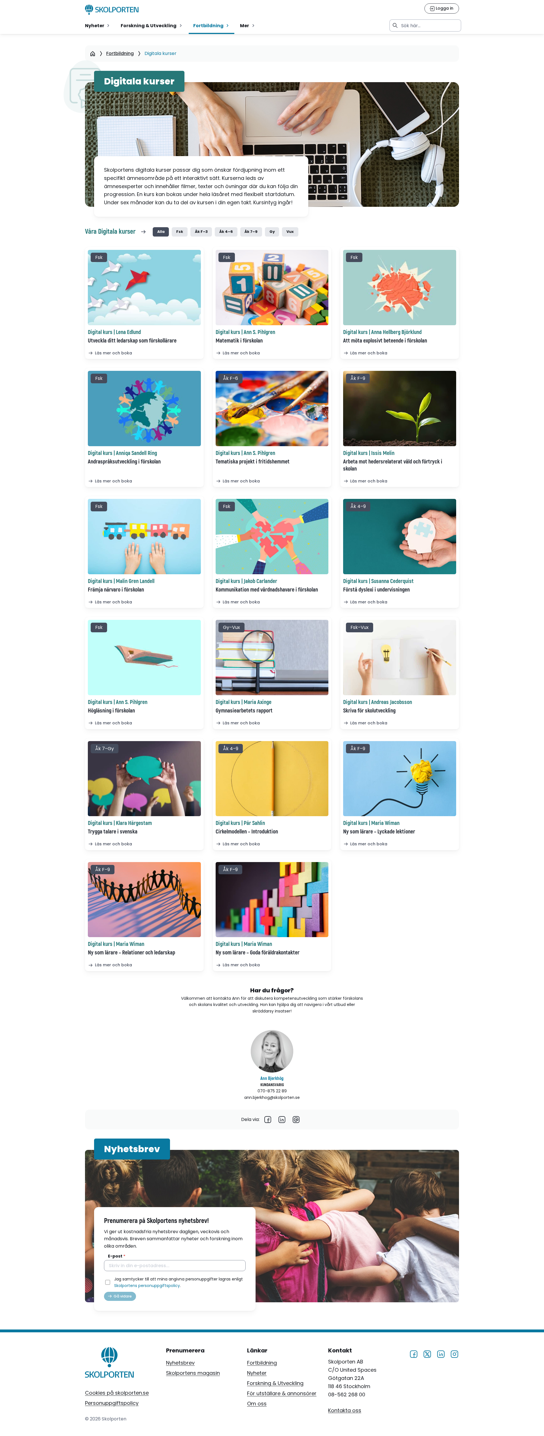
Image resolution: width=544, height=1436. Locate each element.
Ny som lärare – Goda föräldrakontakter (257, 952)
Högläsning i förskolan (111, 710)
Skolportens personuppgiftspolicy (147, 1285)
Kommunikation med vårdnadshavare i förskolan (267, 589)
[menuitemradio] (97, 25)
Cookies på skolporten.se (117, 1392)
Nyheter (257, 1373)
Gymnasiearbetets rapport (244, 710)
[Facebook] (268, 1119)
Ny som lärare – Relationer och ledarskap (131, 952)
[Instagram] (454, 1353)
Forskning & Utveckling (275, 1383)
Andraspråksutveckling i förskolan (124, 461)
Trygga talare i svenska (112, 831)
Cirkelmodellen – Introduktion (247, 831)
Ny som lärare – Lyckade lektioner (379, 831)
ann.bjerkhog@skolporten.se (272, 1097)
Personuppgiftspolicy (112, 1403)
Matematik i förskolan (239, 340)
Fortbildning (262, 1362)
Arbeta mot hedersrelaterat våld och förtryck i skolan (392, 465)
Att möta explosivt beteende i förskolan (385, 340)
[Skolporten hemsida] (111, 9)
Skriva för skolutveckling (369, 710)
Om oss (257, 1403)
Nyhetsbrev (180, 1362)
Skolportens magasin (193, 1373)
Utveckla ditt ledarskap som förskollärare (132, 340)
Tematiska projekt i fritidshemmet (253, 461)
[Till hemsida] (109, 1363)
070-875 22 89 (272, 1091)
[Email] (296, 1119)
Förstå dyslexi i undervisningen (376, 589)
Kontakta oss (344, 1410)
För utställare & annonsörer (281, 1393)
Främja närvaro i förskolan (116, 589)
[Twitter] (427, 1353)
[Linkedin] (282, 1119)
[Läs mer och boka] (144, 287)
